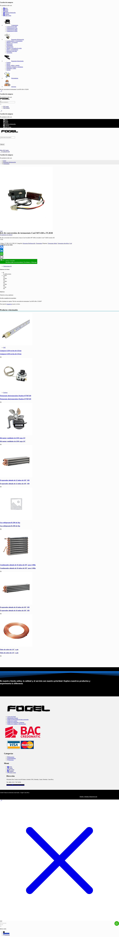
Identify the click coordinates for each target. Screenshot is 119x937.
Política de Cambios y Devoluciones (16, 724)
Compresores (14, 25)
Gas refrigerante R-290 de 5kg (10, 522)
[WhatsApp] (59, 253)
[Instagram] (4, 935)
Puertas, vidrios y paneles (12, 65)
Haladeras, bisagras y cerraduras (14, 67)
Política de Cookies (12, 721)
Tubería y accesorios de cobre (14, 48)
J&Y (4, 347)
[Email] (59, 257)
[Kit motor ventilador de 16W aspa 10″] (16, 435)
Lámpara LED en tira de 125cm (10, 351)
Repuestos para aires (11, 51)
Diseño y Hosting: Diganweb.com (88, 796)
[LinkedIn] (59, 250)
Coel (1, 231)
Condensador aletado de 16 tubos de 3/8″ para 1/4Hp (18, 565)
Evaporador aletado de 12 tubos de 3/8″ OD (14, 480)
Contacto (7, 14)
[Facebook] (59, 247)
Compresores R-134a (11, 28)
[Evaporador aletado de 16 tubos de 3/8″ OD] (16, 604)
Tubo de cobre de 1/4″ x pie (9, 649)
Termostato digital (52, 243)
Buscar (2, 144)
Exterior (8, 62)
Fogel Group (8, 15)
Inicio (6, 8)
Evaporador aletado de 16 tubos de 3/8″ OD (14, 607)
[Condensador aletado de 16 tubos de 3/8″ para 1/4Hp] (16, 561)
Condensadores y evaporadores (14, 41)
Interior (8, 64)
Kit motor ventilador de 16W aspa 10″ (13, 438)
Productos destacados (10, 12)
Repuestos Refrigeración (17, 39)
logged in (9, 304)
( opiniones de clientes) (6, 235)
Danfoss (5, 392)
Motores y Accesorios (12, 42)
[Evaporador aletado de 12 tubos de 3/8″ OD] (16, 477)
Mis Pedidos (6, 108)
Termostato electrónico (63, 243)
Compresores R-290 (11, 26)
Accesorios (9, 52)
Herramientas (14, 78)
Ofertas (6, 11)
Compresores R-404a (11, 29)
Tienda (6, 9)
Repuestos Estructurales (17, 61)
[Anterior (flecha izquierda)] (0, 924)
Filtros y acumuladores (12, 49)
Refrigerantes (9, 46)
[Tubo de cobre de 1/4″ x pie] (16, 646)
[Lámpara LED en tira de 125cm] (16, 344)
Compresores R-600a (11, 31)
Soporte (8, 69)
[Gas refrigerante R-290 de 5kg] (16, 519)
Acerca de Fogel (11, 716)
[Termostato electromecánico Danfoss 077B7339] (16, 389)
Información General (12, 718)
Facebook (6, 933)
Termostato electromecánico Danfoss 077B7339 (15, 396)
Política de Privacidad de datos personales (18, 719)
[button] (1, 91)
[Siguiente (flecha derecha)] (2, 924)
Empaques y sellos (11, 68)
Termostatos (9, 45)
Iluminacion (9, 44)
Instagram (7, 935)
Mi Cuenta (6, 106)
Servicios (13, 86)
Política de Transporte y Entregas (15, 722)
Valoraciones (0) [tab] (7, 266)
